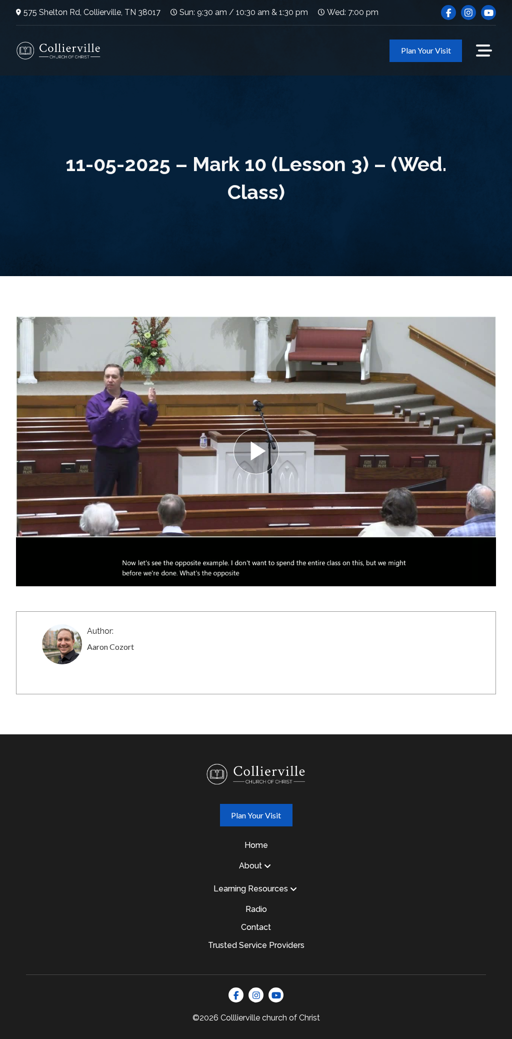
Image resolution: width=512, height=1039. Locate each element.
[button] (484, 51)
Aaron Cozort (110, 646)
